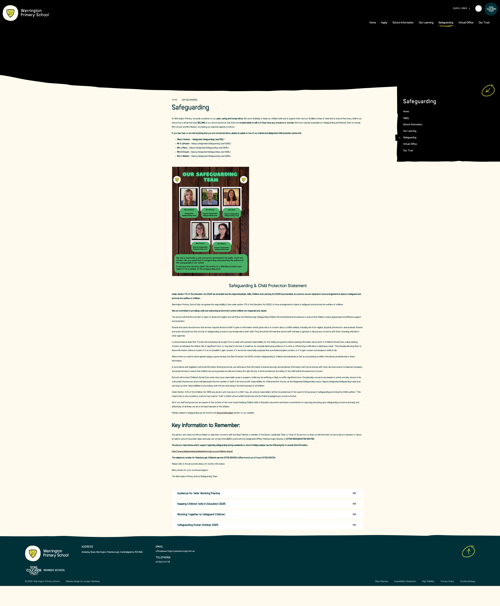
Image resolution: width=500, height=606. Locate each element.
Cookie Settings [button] (467, 581)
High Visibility (428, 581)
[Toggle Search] (478, 8)
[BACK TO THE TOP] (468, 551)
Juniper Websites (91, 581)
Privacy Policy (447, 581)
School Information (225, 413)
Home (175, 100)
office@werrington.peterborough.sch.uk (175, 551)
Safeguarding (189, 100)
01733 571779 (163, 562)
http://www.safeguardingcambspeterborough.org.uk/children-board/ (202, 452)
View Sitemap (381, 581)
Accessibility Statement (405, 581)
